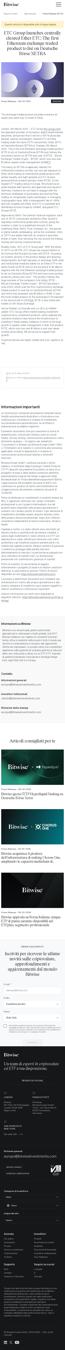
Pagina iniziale (10, 13)
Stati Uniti (11, 1017)
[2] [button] (31, 300)
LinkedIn (38, 1269)
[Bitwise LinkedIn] (5, 1342)
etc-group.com (52, 129)
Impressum (9, 1242)
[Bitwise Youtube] (17, 1342)
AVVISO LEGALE (14, 1167)
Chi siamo (9, 1238)
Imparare (38, 1246)
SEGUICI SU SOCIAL (32, 1080)
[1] (7, 373)
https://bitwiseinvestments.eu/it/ (38, 574)
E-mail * (7, 984)
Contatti (7, 1273)
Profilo (6, 998)
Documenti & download (45, 1249)
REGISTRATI (57, 101)
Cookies (8, 1257)
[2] (7, 377)
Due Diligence (40, 1257)
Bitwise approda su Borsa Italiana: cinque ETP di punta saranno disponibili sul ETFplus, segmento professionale (31, 921)
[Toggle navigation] (58, 4)
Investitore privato (15, 1004)
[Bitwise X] (10, 1342)
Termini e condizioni (13, 1249)
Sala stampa (30, 13)
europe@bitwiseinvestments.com (21, 684)
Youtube (38, 1276)
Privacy (7, 1246)
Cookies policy (11, 1253)
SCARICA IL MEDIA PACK (17, 1173)
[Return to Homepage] (15, 4)
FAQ (6, 1269)
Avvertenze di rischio (44, 1242)
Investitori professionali (45, 1253)
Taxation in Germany (14, 1276)
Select (8, 1197)
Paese (7, 1011)
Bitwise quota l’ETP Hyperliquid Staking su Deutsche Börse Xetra (32, 796)
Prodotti (37, 1238)
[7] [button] (48, 162)
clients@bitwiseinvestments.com (20, 698)
